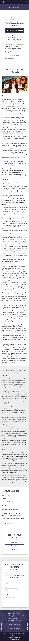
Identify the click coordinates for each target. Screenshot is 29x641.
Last (6, 587)
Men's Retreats (14, 628)
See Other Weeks (9, 58)
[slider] (20, 30)
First (6, 581)
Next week (14, 549)
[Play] (8, 30)
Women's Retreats (14, 624)
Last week (15, 542)
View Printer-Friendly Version (12, 55)
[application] (14, 30)
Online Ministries (11, 515)
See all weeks (14, 546)
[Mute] (18, 30)
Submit (14, 602)
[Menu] (26, 2)
